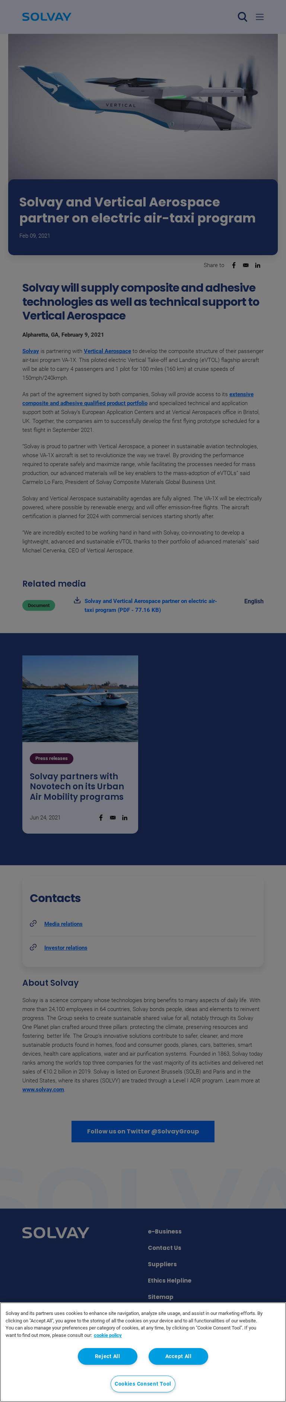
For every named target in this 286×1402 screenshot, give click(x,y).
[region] (143, 1352)
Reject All (107, 1356)
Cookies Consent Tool (143, 1384)
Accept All (178, 1356)
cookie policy (108, 1335)
